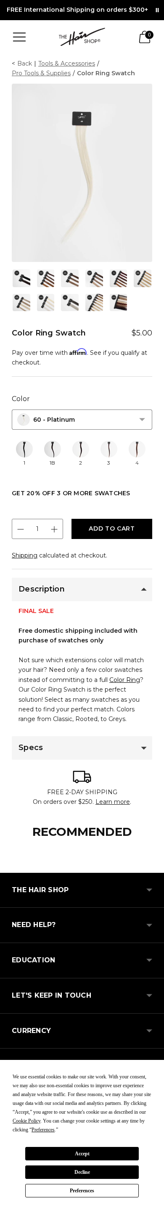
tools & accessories (66, 63)
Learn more (112, 802)
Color (21, 399)
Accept (82, 1154)
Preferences (82, 1191)
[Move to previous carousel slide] (12, 866)
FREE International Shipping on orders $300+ (77, 9)
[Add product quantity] (54, 529)
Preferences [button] (43, 1130)
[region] (82, 458)
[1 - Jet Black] (24, 449)
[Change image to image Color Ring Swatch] (21, 278)
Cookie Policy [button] (26, 1121)
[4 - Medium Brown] (137, 449)
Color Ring (124, 680)
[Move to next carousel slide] (152, 866)
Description (42, 589)
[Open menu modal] (19, 37)
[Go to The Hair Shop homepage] (82, 37)
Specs (31, 747)
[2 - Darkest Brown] (80, 449)
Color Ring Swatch (106, 73)
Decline (82, 1172)
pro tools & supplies (41, 73)
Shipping (24, 555)
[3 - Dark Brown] (109, 449)
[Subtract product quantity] (20, 529)
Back (24, 63)
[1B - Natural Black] (52, 449)
